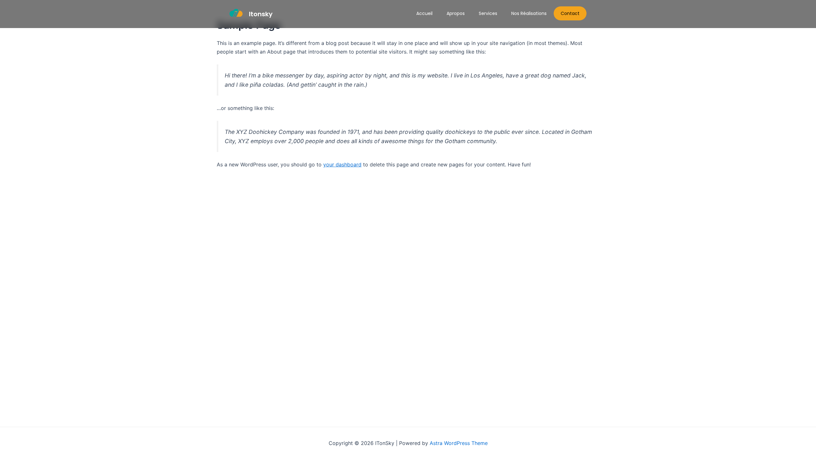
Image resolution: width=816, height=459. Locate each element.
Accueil (424, 13)
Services (488, 13)
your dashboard (342, 164)
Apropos (456, 13)
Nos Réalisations (529, 13)
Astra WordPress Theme (459, 443)
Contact (570, 13)
